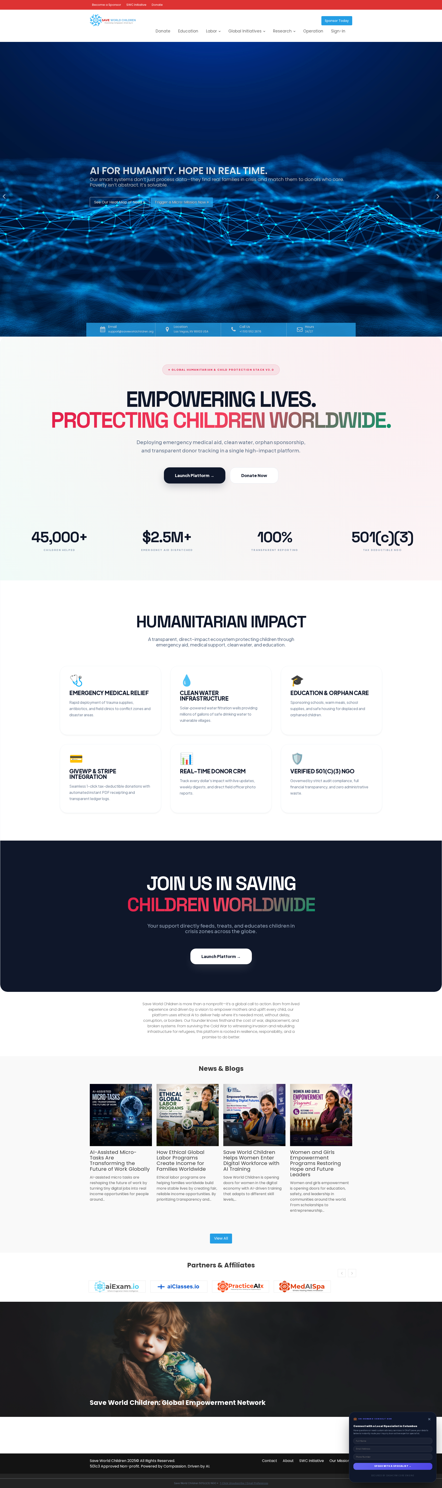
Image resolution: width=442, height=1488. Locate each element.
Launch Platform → (194, 475)
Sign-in (338, 31)
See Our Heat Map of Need (118, 204)
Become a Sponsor (106, 5)
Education (188, 31)
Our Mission (339, 1460)
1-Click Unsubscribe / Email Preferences (244, 1483)
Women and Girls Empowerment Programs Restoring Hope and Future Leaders (315, 1163)
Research (282, 31)
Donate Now (254, 475)
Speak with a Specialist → (392, 1466)
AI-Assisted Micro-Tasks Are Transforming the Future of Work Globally (120, 1161)
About (288, 1460)
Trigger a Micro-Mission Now (181, 204)
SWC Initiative (136, 5)
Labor (211, 31)
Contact (269, 1460)
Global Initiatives (245, 31)
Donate (157, 5)
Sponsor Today (337, 20)
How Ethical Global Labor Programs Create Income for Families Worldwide (181, 1161)
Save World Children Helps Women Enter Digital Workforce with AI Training (251, 1161)
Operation (313, 31)
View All (221, 1238)
